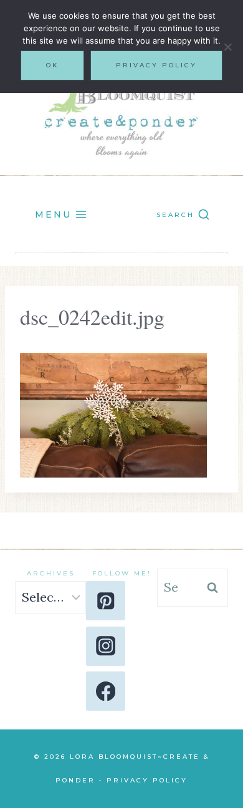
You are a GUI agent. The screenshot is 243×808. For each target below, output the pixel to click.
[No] (227, 47)
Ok (52, 65)
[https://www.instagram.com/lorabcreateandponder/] (105, 646)
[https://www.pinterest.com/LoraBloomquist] (105, 600)
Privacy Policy (147, 780)
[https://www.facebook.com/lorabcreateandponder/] (105, 691)
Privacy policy (156, 65)
